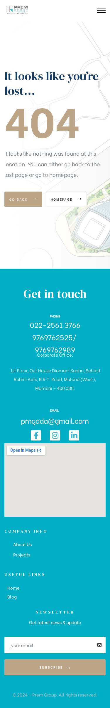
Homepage (62, 199)
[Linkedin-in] (74, 435)
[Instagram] (55, 435)
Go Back (19, 199)
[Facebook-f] (36, 435)
